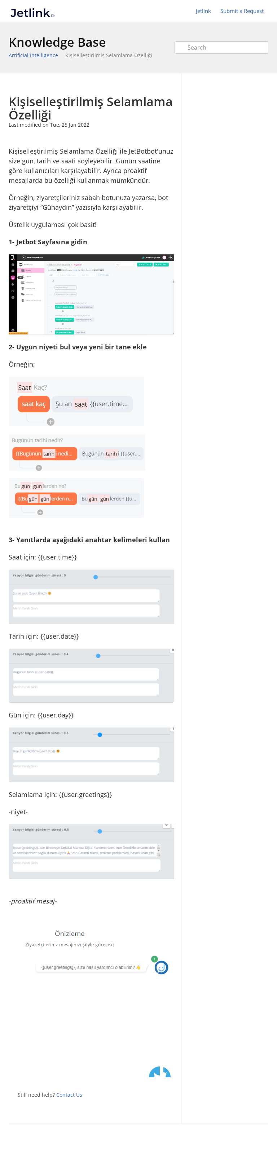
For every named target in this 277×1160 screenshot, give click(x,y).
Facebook (168, 1071)
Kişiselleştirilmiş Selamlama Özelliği (108, 55)
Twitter (154, 1071)
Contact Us (69, 1094)
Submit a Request (242, 10)
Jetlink (203, 10)
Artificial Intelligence (33, 55)
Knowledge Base (57, 42)
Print (150, 84)
